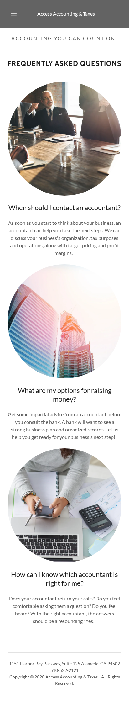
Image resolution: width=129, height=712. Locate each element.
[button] (14, 14)
